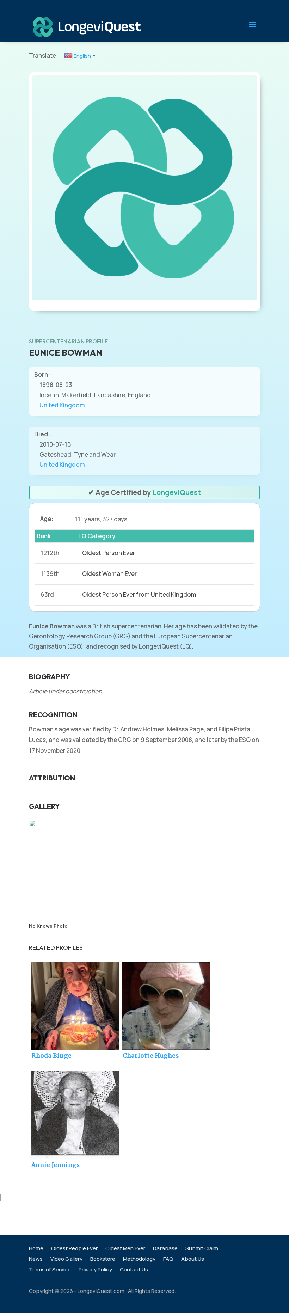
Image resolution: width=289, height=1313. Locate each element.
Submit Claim (201, 1249)
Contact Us (134, 1270)
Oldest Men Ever (125, 1249)
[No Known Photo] (99, 825)
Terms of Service (50, 1270)
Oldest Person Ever (108, 553)
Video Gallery (66, 1260)
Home (36, 1249)
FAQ (168, 1260)
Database (165, 1249)
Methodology (139, 1260)
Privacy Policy (95, 1270)
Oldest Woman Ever (109, 574)
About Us (192, 1260)
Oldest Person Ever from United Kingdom (139, 594)
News (36, 1260)
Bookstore (102, 1260)
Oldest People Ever (74, 1249)
